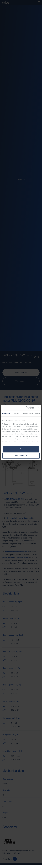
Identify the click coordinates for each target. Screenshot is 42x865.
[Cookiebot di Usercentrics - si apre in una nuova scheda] (26, 407)
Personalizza (19, 455)
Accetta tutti (21, 449)
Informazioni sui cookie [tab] (31, 413)
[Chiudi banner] (39, 407)
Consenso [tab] (6, 413)
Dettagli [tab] (16, 413)
